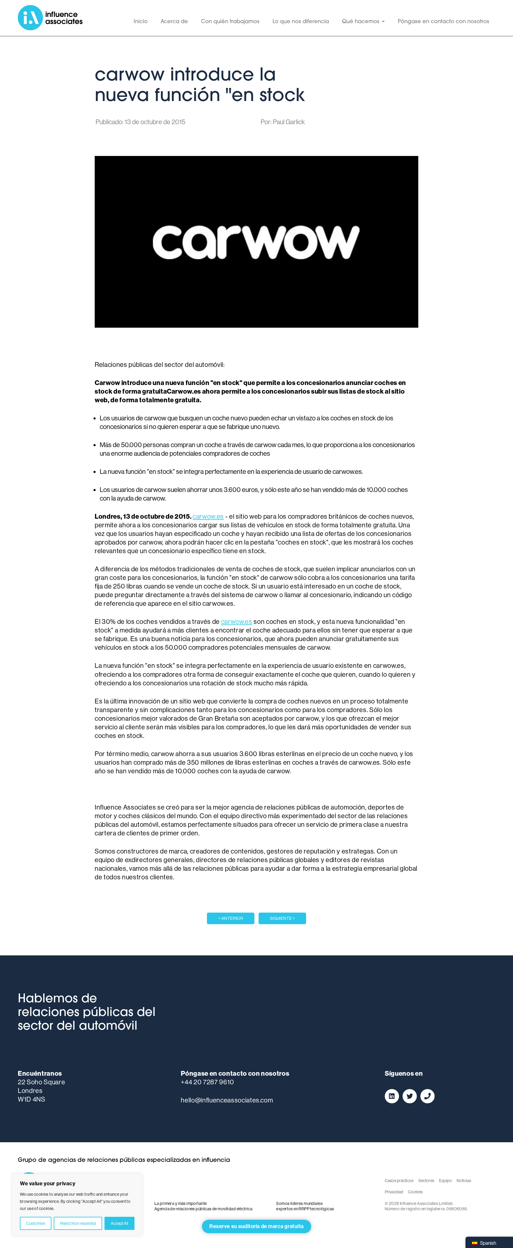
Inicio (141, 22)
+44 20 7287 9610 (207, 1082)
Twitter (410, 1096)
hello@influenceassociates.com (227, 1100)
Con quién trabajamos (230, 22)
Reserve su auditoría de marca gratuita (256, 1226)
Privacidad (394, 1192)
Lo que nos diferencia (301, 22)
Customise (35, 1223)
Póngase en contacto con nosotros (443, 22)
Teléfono (427, 1096)
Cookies (415, 1192)
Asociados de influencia (50, 18)
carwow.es (208, 516)
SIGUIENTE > (282, 918)
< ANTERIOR (230, 918)
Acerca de (174, 22)
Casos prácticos (399, 1180)
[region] (77, 1205)
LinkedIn (392, 1096)
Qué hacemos (360, 22)
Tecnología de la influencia (306, 1183)
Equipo (445, 1180)
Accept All (119, 1223)
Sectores (426, 1180)
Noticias (464, 1180)
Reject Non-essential (78, 1223)
